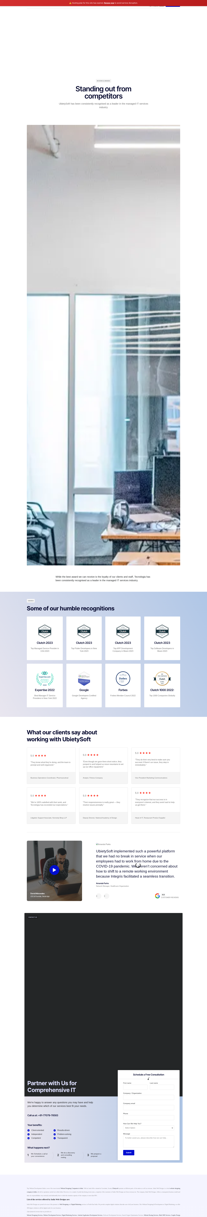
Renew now (109, 3)
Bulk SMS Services (164, 1215)
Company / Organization (132, 1093)
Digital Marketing (76, 1204)
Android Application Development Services (90, 1215)
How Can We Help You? (132, 1124)
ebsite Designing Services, (35, 1215)
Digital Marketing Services (69, 1215)
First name (127, 1083)
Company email (129, 1103)
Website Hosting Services (151, 1215)
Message (126, 1134)
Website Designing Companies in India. (72, 1188)
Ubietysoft (115, 1188)
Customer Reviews (170, 897)
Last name (154, 1083)
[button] (98, 896)
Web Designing (64, 1204)
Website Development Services (52, 1215)
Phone (125, 1114)
